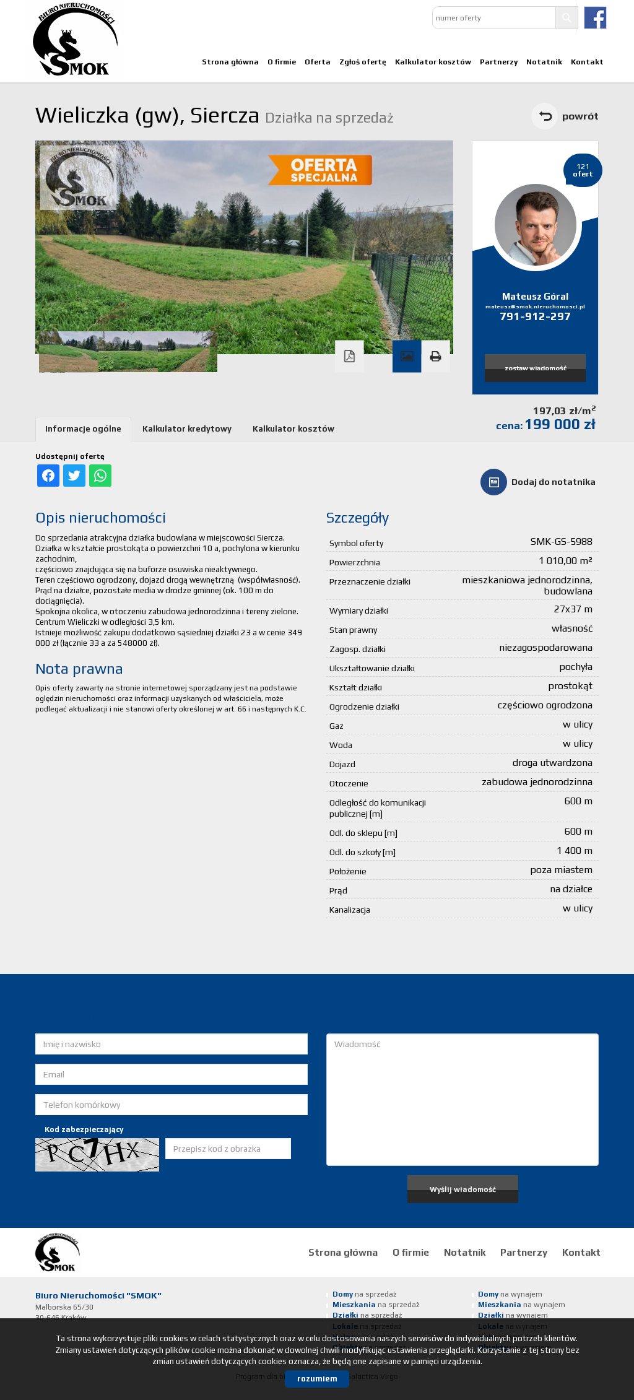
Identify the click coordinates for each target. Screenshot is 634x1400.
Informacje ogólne (83, 428)
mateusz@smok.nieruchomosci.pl (535, 306)
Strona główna (230, 62)
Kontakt (587, 62)
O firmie (281, 62)
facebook (595, 17)
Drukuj (435, 357)
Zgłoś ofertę (362, 62)
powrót (580, 116)
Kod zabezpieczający (84, 1129)
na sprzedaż (364, 1294)
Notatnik (544, 62)
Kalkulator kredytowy (187, 428)
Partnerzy (499, 62)
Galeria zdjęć (407, 357)
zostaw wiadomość (536, 368)
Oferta (318, 62)
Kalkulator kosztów (433, 62)
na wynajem (510, 1294)
